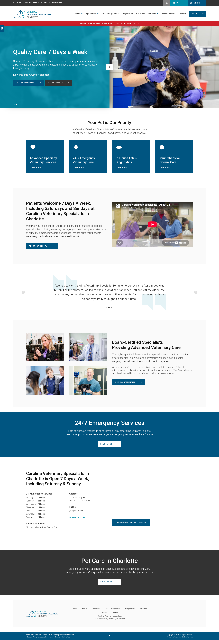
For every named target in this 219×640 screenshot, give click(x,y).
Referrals (140, 14)
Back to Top (66, 637)
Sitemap (57, 637)
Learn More (35, 168)
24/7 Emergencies (110, 14)
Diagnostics (127, 14)
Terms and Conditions (34, 635)
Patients (152, 14)
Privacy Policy (32, 637)
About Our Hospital (39, 246)
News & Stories (168, 14)
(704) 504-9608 (56, 3)
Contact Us (75, 517)
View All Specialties (125, 382)
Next (109, 67)
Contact (195, 14)
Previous (23, 292)
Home (74, 609)
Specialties (91, 14)
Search (51, 637)
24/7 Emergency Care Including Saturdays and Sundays (107, 24)
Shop (175, 3)
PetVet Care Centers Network (183, 637)
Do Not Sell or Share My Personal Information (58, 635)
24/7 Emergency (55, 82)
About (77, 14)
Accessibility (42, 637)
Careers (182, 14)
